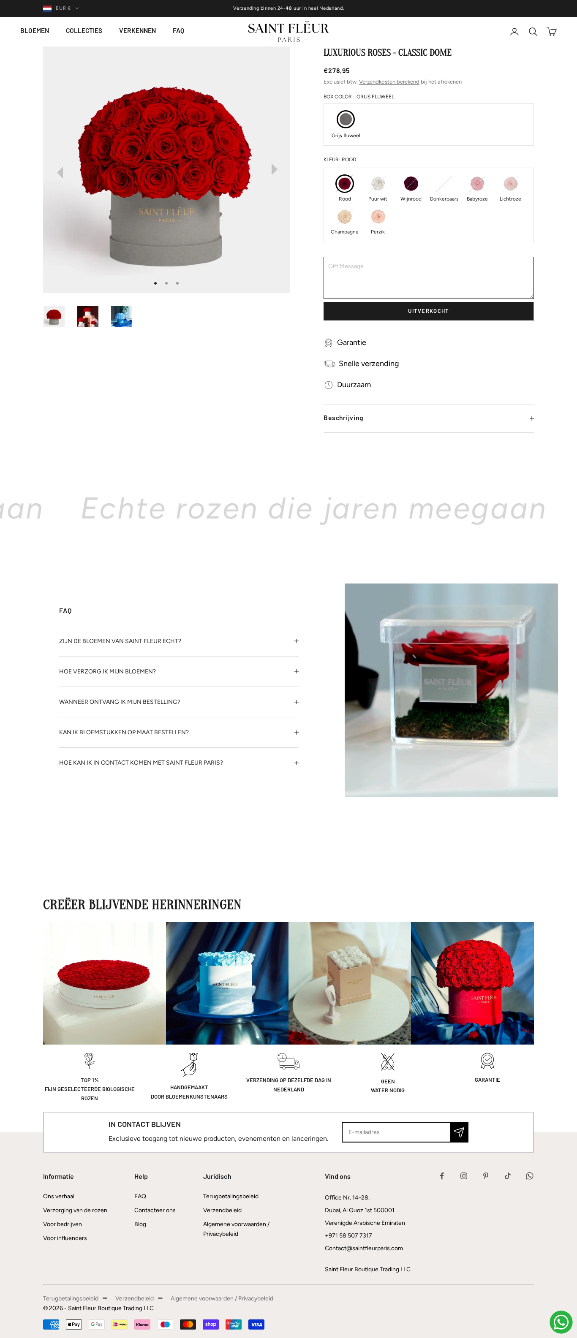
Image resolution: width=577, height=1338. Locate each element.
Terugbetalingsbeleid (231, 1196)
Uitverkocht (428, 311)
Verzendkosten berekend (389, 82)
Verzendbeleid (222, 1210)
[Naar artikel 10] (126, 317)
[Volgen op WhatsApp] (529, 1176)
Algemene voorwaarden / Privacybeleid (222, 1298)
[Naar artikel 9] (92, 317)
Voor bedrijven (62, 1224)
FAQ (178, 31)
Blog (140, 1224)
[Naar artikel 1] (58, 317)
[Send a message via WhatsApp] (561, 1322)
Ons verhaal (58, 1196)
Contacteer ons (155, 1210)
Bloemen (34, 31)
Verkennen (137, 31)
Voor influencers (65, 1238)
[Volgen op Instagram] (464, 1176)
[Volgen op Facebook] (442, 1176)
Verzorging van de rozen (75, 1210)
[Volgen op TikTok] (508, 1176)
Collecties (84, 31)
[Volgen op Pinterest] (486, 1176)
